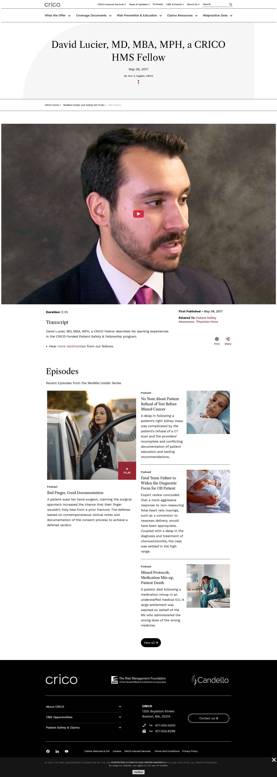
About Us (192, 4)
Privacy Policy (189, 751)
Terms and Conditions (167, 751)
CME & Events (174, 4)
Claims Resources (180, 15)
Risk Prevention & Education (137, 15)
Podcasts (158, 4)
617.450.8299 (165, 731)
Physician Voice (207, 321)
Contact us (207, 718)
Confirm (138, 772)
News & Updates (138, 4)
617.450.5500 (165, 725)
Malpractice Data (215, 15)
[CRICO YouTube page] (66, 751)
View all (149, 642)
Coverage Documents (92, 15)
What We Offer (56, 15)
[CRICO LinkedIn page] (57, 751)
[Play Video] (138, 213)
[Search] (230, 4)
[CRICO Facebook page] (48, 751)
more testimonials (72, 346)
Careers (117, 751)
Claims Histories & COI (96, 751)
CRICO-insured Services (111, 4)
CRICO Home (52, 105)
